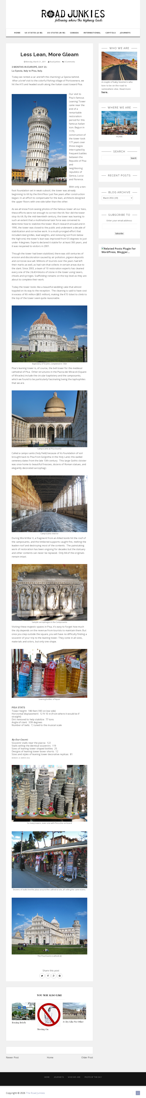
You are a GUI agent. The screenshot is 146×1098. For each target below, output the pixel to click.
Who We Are (74, 1077)
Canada (74, 32)
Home (50, 1057)
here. (105, 92)
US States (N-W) (56, 32)
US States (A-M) (33, 32)
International (92, 32)
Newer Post (12, 1057)
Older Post (87, 1057)
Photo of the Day (93, 1077)
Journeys (59, 1077)
